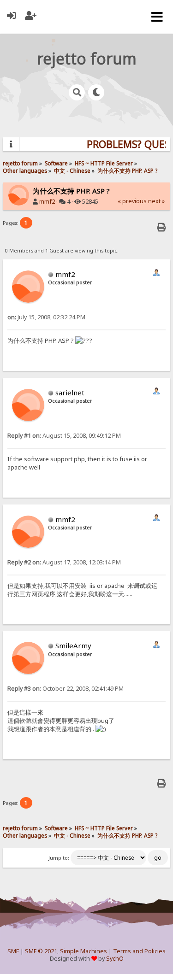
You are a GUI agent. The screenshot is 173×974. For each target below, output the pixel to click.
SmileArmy (73, 645)
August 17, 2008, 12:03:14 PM (64, 562)
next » (156, 201)
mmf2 (47, 201)
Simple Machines (83, 951)
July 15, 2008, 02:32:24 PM (46, 317)
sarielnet (69, 392)
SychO (115, 958)
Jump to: (58, 858)
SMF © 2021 (41, 951)
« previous (132, 201)
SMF (13, 951)
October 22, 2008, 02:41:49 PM (65, 688)
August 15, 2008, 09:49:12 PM (64, 436)
